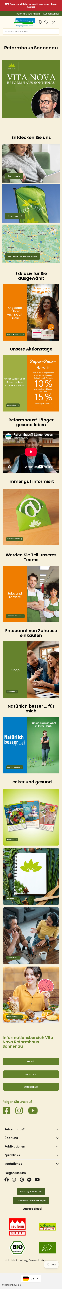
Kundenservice (51, 13)
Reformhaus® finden (28, 13)
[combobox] (31, 31)
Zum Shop (11, 691)
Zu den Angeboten (14, 334)
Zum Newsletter (13, 539)
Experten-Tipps (13, 1017)
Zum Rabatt (11, 405)
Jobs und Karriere (14, 616)
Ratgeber (11, 839)
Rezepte (10, 898)
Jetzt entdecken (13, 767)
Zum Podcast (12, 958)
